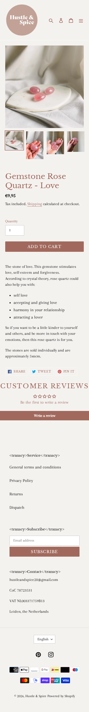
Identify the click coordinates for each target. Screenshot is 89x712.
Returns (16, 494)
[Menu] (81, 20)
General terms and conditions (35, 467)
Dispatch (16, 507)
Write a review (44, 416)
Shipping (34, 204)
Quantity (11, 221)
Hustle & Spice (35, 696)
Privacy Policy (21, 480)
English (42, 639)
